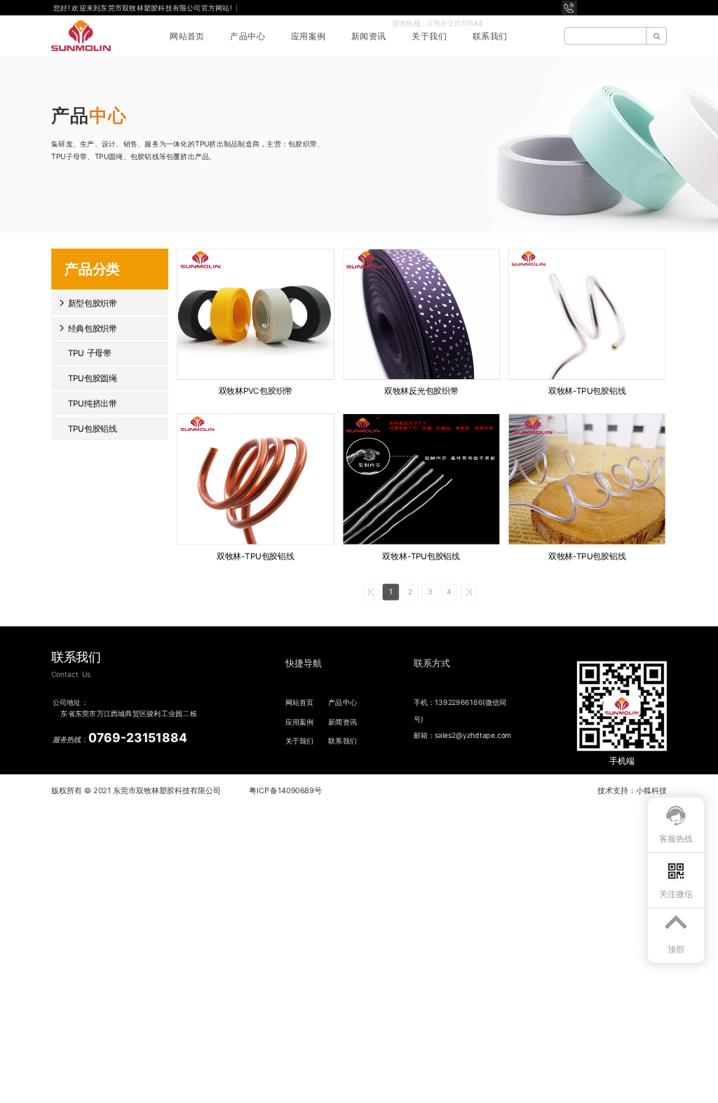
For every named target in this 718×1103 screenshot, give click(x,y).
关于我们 (429, 36)
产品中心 (247, 36)
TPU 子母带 (89, 353)
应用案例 (308, 36)
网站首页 (187, 36)
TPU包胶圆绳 (92, 378)
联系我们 (490, 36)
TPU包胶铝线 (92, 428)
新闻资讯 (368, 36)
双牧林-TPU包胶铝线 (586, 391)
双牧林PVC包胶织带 (255, 391)
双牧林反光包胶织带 (421, 391)
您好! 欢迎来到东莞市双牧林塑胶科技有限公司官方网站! (143, 7)
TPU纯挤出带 (92, 403)
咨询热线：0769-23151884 (437, 22)
